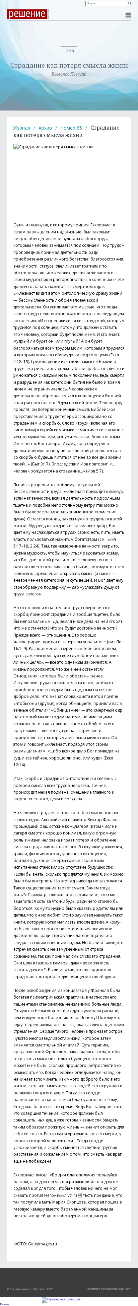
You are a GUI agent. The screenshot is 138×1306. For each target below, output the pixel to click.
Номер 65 (71, 128)
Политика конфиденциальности (109, 1288)
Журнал (21, 128)
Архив (45, 128)
